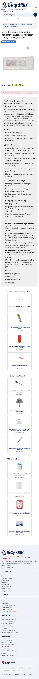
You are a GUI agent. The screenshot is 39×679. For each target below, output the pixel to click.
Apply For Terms (6, 591)
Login (3, 576)
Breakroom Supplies (7, 655)
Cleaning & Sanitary (7, 640)
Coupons (4, 628)
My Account (19, 18)
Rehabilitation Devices (8, 644)
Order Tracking (6, 586)
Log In (7, 18)
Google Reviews (9, 611)
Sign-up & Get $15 (7, 621)
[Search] (35, 15)
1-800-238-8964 (11, 568)
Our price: (6, 85)
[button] (2, 63)
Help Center (5, 601)
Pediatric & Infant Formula (9, 651)
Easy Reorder (5, 584)
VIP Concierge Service (8, 605)
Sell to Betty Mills (6, 607)
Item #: (4, 41)
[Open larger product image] (18, 63)
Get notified (27, 92)
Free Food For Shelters (8, 630)
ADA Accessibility (6, 609)
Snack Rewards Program (8, 619)
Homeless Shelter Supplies (9, 632)
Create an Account (7, 578)
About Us (4, 599)
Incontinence (5, 649)
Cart (31, 18)
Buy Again (4, 582)
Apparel (3, 653)
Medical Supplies (6, 642)
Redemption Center (7, 626)
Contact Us (4, 603)
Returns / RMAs (5, 588)
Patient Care (5, 646)
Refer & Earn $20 (6, 624)
